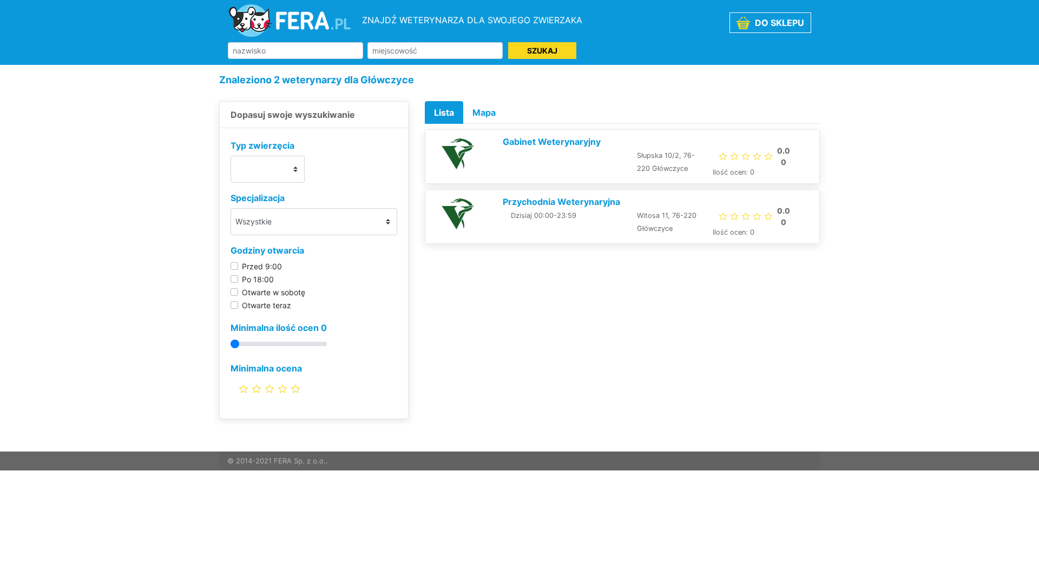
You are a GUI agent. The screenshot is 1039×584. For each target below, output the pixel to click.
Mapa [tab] (484, 112)
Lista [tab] (444, 112)
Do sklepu (778, 22)
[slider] (269, 389)
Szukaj (542, 50)
